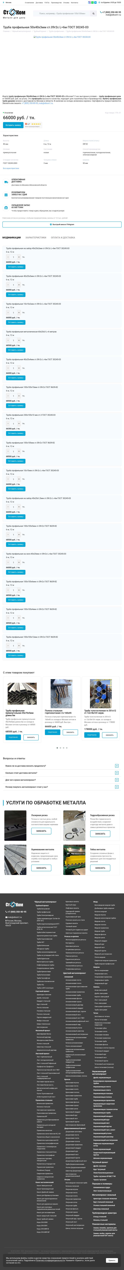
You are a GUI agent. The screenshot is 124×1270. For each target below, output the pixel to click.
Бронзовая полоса (72, 1092)
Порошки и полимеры (102, 1184)
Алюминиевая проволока (75, 992)
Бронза (67, 1079)
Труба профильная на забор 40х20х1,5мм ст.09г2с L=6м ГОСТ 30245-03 (38, 498)
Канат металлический (45, 1182)
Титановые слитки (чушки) (105, 1048)
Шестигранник (42, 1027)
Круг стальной (42, 1004)
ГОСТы (46, 3)
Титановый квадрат (102, 1051)
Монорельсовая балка (45, 1040)
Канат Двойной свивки (45, 1192)
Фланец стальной (100, 1220)
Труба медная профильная (104, 964)
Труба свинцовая (101, 1010)
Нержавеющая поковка (103, 1093)
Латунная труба (71, 1205)
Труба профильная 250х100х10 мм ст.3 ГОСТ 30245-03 (30, 415)
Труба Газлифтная (43, 978)
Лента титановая (101, 1020)
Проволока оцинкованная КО (47, 1140)
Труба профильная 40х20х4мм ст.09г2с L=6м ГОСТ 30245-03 (33, 359)
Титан (95, 1013)
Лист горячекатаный (44, 1057)
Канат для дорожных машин (47, 1204)
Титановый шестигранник (104, 1064)
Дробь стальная (43, 998)
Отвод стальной (99, 1217)
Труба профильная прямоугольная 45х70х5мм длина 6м (20, 713)
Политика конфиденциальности (50, 1260)
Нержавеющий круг (101, 1120)
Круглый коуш (71, 905)
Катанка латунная (72, 1186)
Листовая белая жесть (45, 1085)
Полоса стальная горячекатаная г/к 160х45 (58, 711)
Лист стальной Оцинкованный (48, 1073)
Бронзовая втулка (72, 1083)
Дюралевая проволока (74, 1145)
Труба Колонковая (43, 975)
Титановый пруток (101, 1061)
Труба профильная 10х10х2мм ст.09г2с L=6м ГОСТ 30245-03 (33, 304)
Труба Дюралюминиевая (75, 1164)
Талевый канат (71, 926)
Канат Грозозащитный (45, 1189)
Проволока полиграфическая (47, 1143)
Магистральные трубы (45, 962)
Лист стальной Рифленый (46, 1063)
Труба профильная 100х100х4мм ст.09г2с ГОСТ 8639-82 (31, 609)
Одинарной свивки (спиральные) (73, 912)
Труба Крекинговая (44, 971)
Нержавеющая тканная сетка (105, 1109)
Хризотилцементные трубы (47, 936)
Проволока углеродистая (46, 1164)
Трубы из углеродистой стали (48, 955)
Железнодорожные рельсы (76, 940)
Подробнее (13, 737)
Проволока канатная (44, 1130)
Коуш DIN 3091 (42, 1225)
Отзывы (66, 3)
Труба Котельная (43, 945)
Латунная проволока (73, 1199)
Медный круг (99, 944)
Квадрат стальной (43, 1001)
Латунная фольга (72, 1209)
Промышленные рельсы (75, 953)
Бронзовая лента (72, 1086)
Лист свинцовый (101, 1000)
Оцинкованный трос (73, 917)
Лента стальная (43, 1007)
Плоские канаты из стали (75, 920)
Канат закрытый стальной (46, 1216)
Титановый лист (101, 1057)
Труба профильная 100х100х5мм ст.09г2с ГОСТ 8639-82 (31, 526)
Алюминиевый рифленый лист (77, 1021)
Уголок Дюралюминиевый (75, 1167)
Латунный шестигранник (75, 1225)
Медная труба (100, 931)
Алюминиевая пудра (101, 1187)
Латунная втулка (72, 1189)
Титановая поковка (102, 1035)
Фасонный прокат (43, 1030)
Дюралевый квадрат (73, 1148)
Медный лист (100, 947)
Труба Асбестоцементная (46, 932)
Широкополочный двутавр (46, 1050)
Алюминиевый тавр (73, 1024)
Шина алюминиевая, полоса (76, 1076)
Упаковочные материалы (104, 1224)
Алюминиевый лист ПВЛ (75, 1018)
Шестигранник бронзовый (75, 1125)
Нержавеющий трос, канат (104, 1130)
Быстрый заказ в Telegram (63, 224)
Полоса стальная (43, 1014)
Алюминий (68, 977)
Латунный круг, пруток (74, 1219)
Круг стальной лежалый (103, 1202)
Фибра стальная (43, 1021)
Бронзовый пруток (72, 1122)
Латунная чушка (72, 1212)
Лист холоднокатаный (45, 1060)
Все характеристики (11, 168)
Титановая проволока (103, 1038)
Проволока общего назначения (48, 1137)
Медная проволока (102, 928)
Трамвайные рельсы (73, 962)
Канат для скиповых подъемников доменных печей (48, 1208)
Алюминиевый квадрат (74, 1008)
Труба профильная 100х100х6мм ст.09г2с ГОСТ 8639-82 (31, 581)
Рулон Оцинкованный (45, 1093)
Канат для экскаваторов (46, 1212)
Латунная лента (71, 1192)
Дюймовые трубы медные (104, 908)
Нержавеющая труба (102, 1113)
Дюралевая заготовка (74, 1131)
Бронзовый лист (72, 1118)
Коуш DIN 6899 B (43, 1229)
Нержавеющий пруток (102, 1126)
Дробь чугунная (99, 1166)
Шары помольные (43, 1024)
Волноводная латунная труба (76, 1183)
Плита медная (100, 957)
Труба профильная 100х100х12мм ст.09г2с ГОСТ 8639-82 (32, 637)
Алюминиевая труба (73, 995)
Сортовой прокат (42, 991)
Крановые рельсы (72, 946)
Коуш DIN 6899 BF (43, 1232)
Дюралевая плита (72, 1138)
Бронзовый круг (71, 1115)
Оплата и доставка (63, 237)
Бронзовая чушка (72, 1105)
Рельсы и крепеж (71, 936)
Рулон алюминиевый (74, 1046)
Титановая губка (101, 1028)
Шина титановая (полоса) (104, 1067)
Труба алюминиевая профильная (73, 1066)
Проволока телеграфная (45, 1155)
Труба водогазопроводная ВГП (48, 924)
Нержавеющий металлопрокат (99, 1072)
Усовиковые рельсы (73, 969)
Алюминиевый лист (73, 1015)
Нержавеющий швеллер (103, 1137)
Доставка (39, 3)
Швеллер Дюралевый (74, 1171)
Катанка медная (101, 911)
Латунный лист (71, 1222)
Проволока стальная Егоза (46, 1152)
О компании (29, 3)
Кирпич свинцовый (102, 997)
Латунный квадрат (72, 1215)
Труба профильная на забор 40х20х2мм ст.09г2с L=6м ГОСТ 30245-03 (37, 248)
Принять (111, 1260)
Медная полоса (100, 925)
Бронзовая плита (72, 1089)
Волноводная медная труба (105, 905)
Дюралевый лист (72, 1154)
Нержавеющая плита (102, 1090)
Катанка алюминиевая (74, 1043)
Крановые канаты (72, 901)
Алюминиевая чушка (73, 1002)
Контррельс (70, 943)
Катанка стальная (43, 1107)
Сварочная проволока (45, 1173)
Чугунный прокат (100, 1162)
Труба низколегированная (46, 952)
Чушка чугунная (99, 1180)
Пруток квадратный (44, 1017)
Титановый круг (100, 1054)
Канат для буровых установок (48, 1195)
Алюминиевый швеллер (75, 1031)
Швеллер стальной (44, 1047)
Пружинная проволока (45, 1167)
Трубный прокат (42, 905)
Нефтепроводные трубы (45, 965)
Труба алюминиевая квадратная (73, 1061)
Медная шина (100, 937)
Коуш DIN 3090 (42, 1222)
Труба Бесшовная (43, 909)
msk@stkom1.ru (113, 15)
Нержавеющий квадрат (103, 1116)
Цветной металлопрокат (74, 973)
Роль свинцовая (101, 1003)
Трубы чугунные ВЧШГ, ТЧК (104, 1176)
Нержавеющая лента (102, 1087)
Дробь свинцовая (101, 993)
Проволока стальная (44, 1100)
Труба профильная (43, 912)
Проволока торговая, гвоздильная (44, 1159)
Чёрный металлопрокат (45, 902)
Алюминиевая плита (73, 983)
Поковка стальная (43, 1011)
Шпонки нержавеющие (102, 1158)
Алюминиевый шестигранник (77, 1034)
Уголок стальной (43, 1043)
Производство (56, 3)
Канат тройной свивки (45, 1219)
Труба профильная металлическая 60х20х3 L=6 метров (31, 332)
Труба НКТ (40, 942)
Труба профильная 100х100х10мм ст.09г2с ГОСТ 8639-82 (32, 387)
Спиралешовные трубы (45, 968)
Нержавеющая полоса (102, 1097)
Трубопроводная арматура (104, 1213)
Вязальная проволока (45, 1103)
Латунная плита (72, 1196)
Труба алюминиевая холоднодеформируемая (75, 1072)
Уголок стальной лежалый (104, 1205)
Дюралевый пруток (73, 1158)
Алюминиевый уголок (74, 1028)
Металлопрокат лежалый (104, 1195)
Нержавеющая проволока (104, 1100)
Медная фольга (100, 934)
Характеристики (36, 237)
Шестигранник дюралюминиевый (73, 1175)
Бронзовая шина (72, 1109)
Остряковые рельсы (73, 949)
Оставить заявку (13, 125)
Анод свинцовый (101, 990)
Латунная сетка (71, 1202)
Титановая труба (101, 1041)
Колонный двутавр (44, 1037)
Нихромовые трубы (102, 980)
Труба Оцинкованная (44, 939)
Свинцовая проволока (103, 1006)
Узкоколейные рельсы (74, 966)
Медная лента (100, 921)
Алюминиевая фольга (74, 998)
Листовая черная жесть (45, 1082)
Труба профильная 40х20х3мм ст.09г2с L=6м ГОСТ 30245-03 (33, 276)
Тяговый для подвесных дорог (77, 930)
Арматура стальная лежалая (105, 1199)
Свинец (96, 987)
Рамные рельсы (72, 956)
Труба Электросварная (45, 915)
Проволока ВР (42, 1116)
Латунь (67, 1180)
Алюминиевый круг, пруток (76, 1011)
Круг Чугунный (99, 1169)
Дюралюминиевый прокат (75, 1128)
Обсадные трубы (43, 949)
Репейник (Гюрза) (43, 1170)
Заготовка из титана (102, 1016)
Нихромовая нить (101, 974)
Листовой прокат (42, 1054)
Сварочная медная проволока (106, 960)
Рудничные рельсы (73, 959)
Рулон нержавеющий (102, 1149)
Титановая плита (101, 1031)
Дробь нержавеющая (102, 1078)
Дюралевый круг (72, 1151)
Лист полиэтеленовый (102, 1191)
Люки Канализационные (103, 1173)
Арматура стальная (44, 994)
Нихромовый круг (101, 983)
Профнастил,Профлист (45, 1067)
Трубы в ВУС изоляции (45, 988)
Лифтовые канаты (72, 908)
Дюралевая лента (72, 1135)
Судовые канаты (72, 923)
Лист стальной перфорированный (44, 1077)
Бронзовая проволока (74, 1095)
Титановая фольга (101, 1044)
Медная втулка (100, 915)
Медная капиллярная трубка (105, 918)
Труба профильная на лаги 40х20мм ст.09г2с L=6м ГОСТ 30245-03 (36, 554)
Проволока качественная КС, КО (49, 1134)
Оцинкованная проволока (46, 1113)
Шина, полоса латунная (74, 1228)
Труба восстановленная (45, 981)
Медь (95, 902)
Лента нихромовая (101, 970)
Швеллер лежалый (101, 1209)
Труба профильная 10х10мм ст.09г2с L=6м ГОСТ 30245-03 (32, 470)
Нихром (96, 967)
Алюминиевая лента (73, 980)
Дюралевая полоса (73, 1141)
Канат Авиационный (44, 1185)
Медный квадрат (101, 941)
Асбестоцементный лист (46, 1097)
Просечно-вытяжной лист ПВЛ (48, 1070)
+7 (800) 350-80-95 (30, 103)
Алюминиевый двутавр (74, 1005)
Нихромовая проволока (103, 977)
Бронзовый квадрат (73, 1112)
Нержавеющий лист (101, 1123)
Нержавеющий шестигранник (105, 1140)
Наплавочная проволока (46, 1110)
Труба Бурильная (43, 958)
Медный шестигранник (103, 954)
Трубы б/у (40, 985)
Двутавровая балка (44, 1034)
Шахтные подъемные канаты (76, 933)
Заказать (31, 737)
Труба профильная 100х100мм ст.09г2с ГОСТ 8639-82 (30, 443)
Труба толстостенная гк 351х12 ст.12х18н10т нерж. (100, 711)
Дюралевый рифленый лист (76, 1161)
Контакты (74, 3)
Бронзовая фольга (72, 1102)
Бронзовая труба (72, 1099)
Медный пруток (100, 951)
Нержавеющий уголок (102, 1133)
